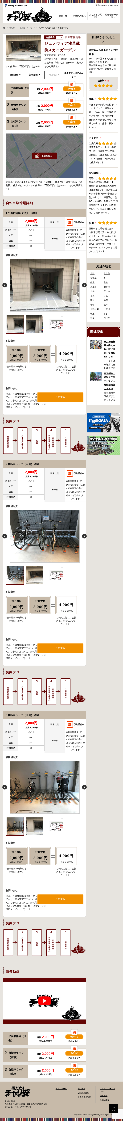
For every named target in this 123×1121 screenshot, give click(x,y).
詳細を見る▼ (72, 93)
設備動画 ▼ (34, 74)
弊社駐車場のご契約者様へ (108, 5)
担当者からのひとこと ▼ (73, 75)
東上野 (93, 287)
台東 (106, 282)
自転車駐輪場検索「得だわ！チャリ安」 (18, 1091)
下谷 (106, 314)
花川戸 (93, 296)
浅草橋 (107, 309)
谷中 (92, 305)
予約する (72, 89)
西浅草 (107, 318)
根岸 (92, 282)
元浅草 (93, 278)
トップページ (61, 1088)
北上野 (107, 273)
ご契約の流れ (83, 1093)
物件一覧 (81, 1088)
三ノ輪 (107, 291)
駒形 (106, 300)
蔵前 (92, 300)
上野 (92, 273)
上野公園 (94, 309)
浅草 (106, 305)
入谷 (92, 291)
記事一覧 (103, 1095)
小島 (106, 296)
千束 (92, 314)
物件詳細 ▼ (15, 74)
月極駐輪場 (104, 1100)
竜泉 (92, 318)
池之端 (107, 287)
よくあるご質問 (84, 1097)
